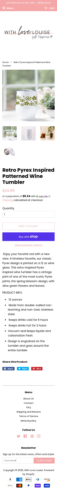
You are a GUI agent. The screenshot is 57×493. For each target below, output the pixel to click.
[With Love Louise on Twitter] (18, 436)
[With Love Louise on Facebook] (25, 436)
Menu (9, 8)
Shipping (7, 200)
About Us (28, 398)
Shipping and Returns (28, 411)
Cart (52, 8)
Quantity (8, 208)
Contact (28, 403)
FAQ (28, 407)
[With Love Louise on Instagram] (38, 436)
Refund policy (28, 420)
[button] (28, 196)
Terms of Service (28, 416)
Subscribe (44, 460)
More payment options (28, 245)
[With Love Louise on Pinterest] (32, 436)
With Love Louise (33, 470)
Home (5, 62)
